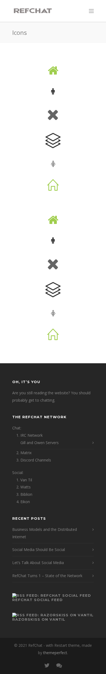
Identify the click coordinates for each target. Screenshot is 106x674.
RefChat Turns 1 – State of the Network (47, 575)
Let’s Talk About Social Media (38, 562)
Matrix (26, 452)
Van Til (26, 479)
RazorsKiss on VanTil (38, 619)
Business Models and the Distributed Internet (44, 533)
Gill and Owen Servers (39, 442)
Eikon (25, 501)
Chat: (16, 427)
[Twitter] (47, 665)
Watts (25, 487)
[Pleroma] (59, 665)
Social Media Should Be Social (38, 549)
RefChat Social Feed (37, 600)
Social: (17, 472)
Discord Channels (35, 460)
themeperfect (55, 652)
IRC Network (31, 435)
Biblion (26, 494)
